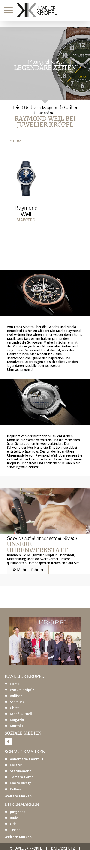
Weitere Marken (18, 796)
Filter (17, 141)
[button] (45, 141)
